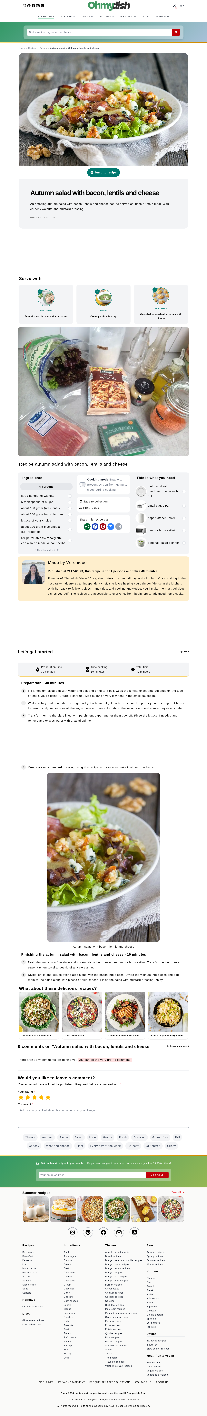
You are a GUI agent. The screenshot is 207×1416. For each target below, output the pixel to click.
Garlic (67, 1293)
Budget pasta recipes (117, 1264)
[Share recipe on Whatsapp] (87, 526)
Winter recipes (155, 1264)
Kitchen (105, 16)
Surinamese (153, 1323)
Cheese (30, 1137)
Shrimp (68, 1345)
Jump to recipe (105, 172)
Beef (66, 1268)
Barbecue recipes (156, 1340)
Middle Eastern (155, 1315)
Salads (43, 48)
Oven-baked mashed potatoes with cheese (161, 316)
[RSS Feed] (42, 6)
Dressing (139, 1137)
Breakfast (27, 1256)
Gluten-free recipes (33, 1320)
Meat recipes (154, 1366)
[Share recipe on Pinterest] (103, 526)
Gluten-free (160, 1137)
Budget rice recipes (116, 1276)
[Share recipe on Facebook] (95, 526)
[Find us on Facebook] (33, 6)
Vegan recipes (155, 1370)
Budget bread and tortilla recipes (123, 1260)
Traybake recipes (115, 1362)
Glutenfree (153, 1145)
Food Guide (128, 16)
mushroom (69, 1313)
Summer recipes (156, 1260)
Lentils (67, 1305)
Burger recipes (113, 1285)
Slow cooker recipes (158, 1349)
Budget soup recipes (116, 1280)
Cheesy (34, 1145)
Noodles (68, 1317)
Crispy (171, 1145)
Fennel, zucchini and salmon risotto (46, 316)
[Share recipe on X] (110, 526)
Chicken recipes (114, 1293)
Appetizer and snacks (117, 1252)
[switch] (82, 484)
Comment (25, 1104)
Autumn (47, 1137)
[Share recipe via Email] (118, 526)
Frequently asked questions (110, 1382)
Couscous (69, 1280)
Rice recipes (112, 1337)
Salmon (68, 1341)
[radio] (21, 1097)
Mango (67, 1309)
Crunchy (133, 1145)
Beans (67, 1264)
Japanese (152, 1306)
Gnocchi (68, 1297)
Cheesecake (112, 1288)
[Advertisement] (102, 251)
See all (176, 1192)
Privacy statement (71, 1382)
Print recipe (90, 507)
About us (162, 1382)
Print (186, 651)
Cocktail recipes (114, 1297)
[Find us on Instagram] (24, 6)
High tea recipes (114, 1305)
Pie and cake (29, 1272)
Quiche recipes (113, 1333)
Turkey (67, 1353)
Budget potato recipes (117, 1268)
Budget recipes (113, 1272)
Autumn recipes (155, 1252)
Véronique (76, 562)
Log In (181, 5)
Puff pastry (70, 1337)
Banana (68, 1260)
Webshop (162, 16)
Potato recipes (113, 1329)
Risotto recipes (113, 1341)
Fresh (123, 1137)
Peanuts (68, 1325)
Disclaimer (46, 1382)
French (150, 1286)
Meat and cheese (58, 1145)
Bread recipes (113, 1256)
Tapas (108, 1353)
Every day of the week (105, 1145)
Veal (66, 1358)
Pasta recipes (113, 1321)
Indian (150, 1294)
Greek (150, 1290)
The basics (111, 1358)
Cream (67, 1285)
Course (66, 16)
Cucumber (69, 1288)
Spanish (151, 1319)
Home (22, 48)
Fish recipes (154, 1362)
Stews (108, 1349)
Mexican (151, 1310)
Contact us (143, 1382)
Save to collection (95, 501)
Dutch (150, 1282)
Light (79, 1145)
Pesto (67, 1329)
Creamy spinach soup (103, 316)
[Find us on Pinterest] (29, 6)
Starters (26, 1293)
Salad (79, 1137)
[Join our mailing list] (38, 6)
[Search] (176, 32)
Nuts (66, 1321)
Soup (25, 1288)
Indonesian (153, 1298)
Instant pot (152, 1345)
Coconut (68, 1276)
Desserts (27, 1260)
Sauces (26, 1280)
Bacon (63, 1137)
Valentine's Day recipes (118, 1366)
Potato (67, 1333)
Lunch (25, 1264)
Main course (29, 1268)
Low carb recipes (32, 1324)
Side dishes (29, 1285)
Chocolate (69, 1272)
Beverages (28, 1252)
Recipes (32, 48)
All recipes (46, 16)
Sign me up (157, 1175)
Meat (92, 1137)
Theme (85, 16)
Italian (150, 1302)
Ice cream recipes (115, 1309)
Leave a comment (179, 1046)
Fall (177, 1137)
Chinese (151, 1278)
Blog (146, 16)
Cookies (109, 1301)
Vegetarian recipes (157, 1375)
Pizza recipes (113, 1325)
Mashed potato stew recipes (121, 1313)
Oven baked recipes (116, 1317)
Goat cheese (71, 1301)
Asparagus (70, 1256)
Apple (67, 1252)
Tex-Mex (151, 1327)
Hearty (107, 1137)
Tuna (66, 1349)
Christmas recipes (32, 1306)
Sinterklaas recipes (116, 1345)
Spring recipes (155, 1256)
